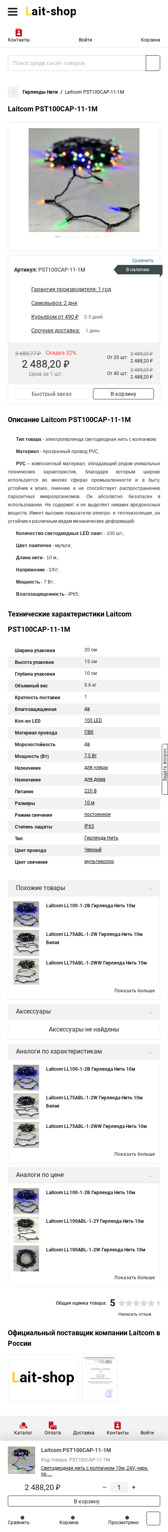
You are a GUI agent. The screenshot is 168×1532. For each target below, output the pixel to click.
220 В (90, 791)
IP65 (89, 826)
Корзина (150, 40)
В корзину (123, 394)
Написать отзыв (134, 1314)
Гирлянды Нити (40, 92)
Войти (85, 40)
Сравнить (19, 1522)
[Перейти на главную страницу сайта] (58, 11)
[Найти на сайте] (153, 63)
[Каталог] (13, 12)
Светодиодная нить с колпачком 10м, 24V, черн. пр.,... (94, 1471)
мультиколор (99, 861)
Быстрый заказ (51, 394)
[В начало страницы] (153, 1518)
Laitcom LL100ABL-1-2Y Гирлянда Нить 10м (95, 1221)
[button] (58, 237)
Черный (93, 849)
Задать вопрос (165, 765)
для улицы (96, 767)
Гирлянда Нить (101, 838)
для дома (94, 779)
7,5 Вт (90, 755)
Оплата (53, 1433)
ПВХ (89, 732)
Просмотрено (123, 1522)
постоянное (97, 814)
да (87, 708)
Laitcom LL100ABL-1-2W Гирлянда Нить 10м (95, 1250)
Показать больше (134, 991)
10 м (89, 802)
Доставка (84, 1433)
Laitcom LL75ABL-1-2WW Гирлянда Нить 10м (96, 963)
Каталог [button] (23, 1433)
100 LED (93, 720)
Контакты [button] (19, 40)
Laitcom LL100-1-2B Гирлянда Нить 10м (90, 905)
